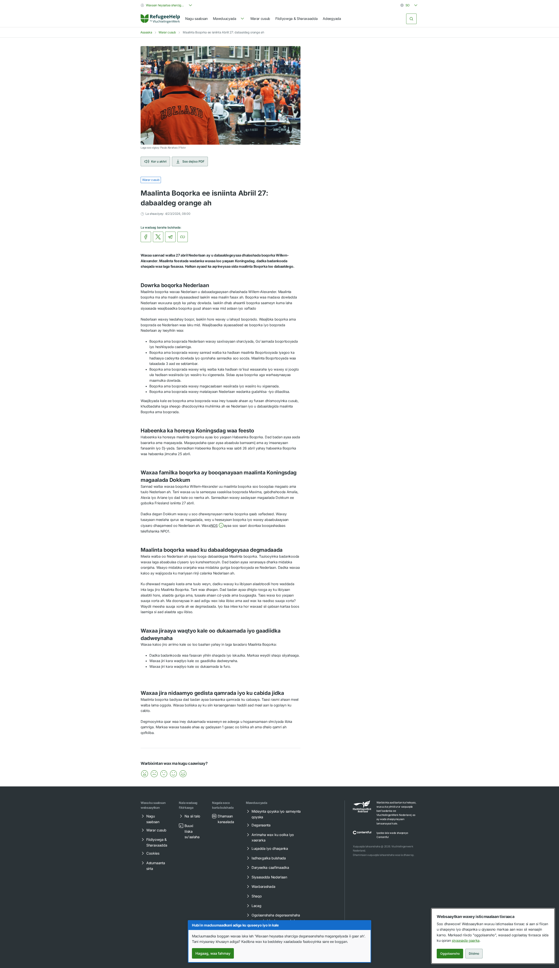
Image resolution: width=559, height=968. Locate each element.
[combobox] (167, 5)
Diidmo (474, 953)
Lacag (256, 906)
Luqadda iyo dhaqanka (270, 848)
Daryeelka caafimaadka (270, 867)
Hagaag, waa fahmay (212, 953)
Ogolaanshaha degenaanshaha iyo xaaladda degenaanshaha (276, 918)
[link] (160, 18)
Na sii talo (192, 816)
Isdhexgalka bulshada (269, 858)
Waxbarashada (263, 886)
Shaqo (257, 896)
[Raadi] (411, 19)
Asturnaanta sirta (155, 866)
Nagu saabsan (196, 18)
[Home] (160, 18)
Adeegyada (332, 18)
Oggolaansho (450, 953)
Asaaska (146, 32)
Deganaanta (261, 825)
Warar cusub (260, 18)
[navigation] (229, 19)
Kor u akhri (159, 161)
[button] (217, 525)
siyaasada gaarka (466, 940)
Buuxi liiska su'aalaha (192, 831)
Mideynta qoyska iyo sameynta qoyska (276, 814)
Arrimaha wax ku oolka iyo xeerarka (273, 838)
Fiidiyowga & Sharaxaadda (296, 18)
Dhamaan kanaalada (226, 819)
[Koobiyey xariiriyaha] (182, 237)
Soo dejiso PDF (193, 161)
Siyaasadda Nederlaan (269, 877)
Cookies (152, 853)
